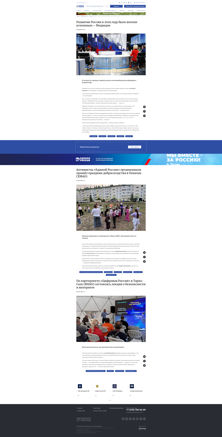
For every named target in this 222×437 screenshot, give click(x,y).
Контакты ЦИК (81, 410)
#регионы (110, 371)
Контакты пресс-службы (99, 410)
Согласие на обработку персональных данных (86, 432)
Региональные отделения (110, 10)
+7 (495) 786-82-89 (136, 410)
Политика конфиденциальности (83, 430)
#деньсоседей (138, 272)
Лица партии (86, 10)
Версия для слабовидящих (140, 2)
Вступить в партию (141, 10)
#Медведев (93, 136)
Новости (91, 16)
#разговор (129, 136)
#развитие (120, 136)
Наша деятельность (97, 10)
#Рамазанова (108, 272)
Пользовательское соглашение (83, 429)
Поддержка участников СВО (111, 13)
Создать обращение (134, 147)
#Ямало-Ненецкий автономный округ (95, 371)
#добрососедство (111, 274)
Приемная (122, 10)
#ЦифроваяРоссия (131, 371)
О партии (78, 10)
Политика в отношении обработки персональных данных (88, 431)
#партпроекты (127, 272)
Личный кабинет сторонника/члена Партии (134, 6)
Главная (77, 16)
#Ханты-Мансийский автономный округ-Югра (91, 272)
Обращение (116, 6)
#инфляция (111, 136)
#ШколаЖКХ (118, 272)
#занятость (102, 136)
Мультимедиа (131, 10)
